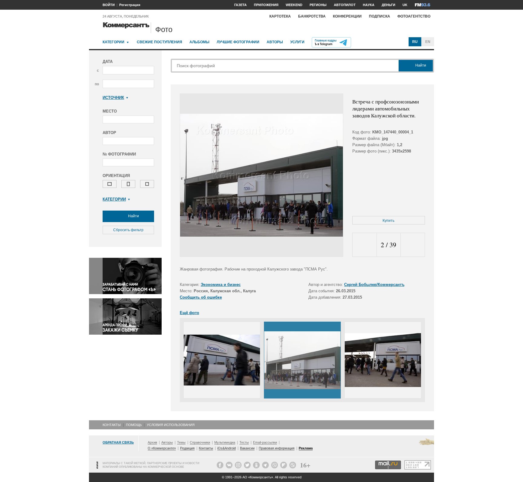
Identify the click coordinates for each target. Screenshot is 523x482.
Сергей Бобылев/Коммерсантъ (374, 284)
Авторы (275, 42)
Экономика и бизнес (221, 284)
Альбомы (199, 42)
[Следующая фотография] (413, 245)
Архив (152, 442)
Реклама (306, 448)
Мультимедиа (224, 442)
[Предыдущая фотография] (365, 245)
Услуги (297, 42)
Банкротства (312, 16)
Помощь (134, 425)
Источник (113, 97)
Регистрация (129, 5)
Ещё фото (189, 312)
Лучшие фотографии (238, 42)
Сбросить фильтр (128, 230)
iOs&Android (226, 448)
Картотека (280, 16)
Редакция (187, 448)
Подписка (379, 16)
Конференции (347, 16)
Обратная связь (118, 442)
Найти (133, 216)
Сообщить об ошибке (201, 297)
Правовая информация (276, 448)
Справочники (200, 442)
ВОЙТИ (109, 5)
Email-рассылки (265, 442)
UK (405, 5)
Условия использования (171, 425)
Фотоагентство (413, 16)
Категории (113, 42)
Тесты (244, 442)
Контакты (112, 425)
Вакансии (247, 448)
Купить (388, 220)
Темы (181, 442)
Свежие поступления (159, 42)
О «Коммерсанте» (162, 448)
